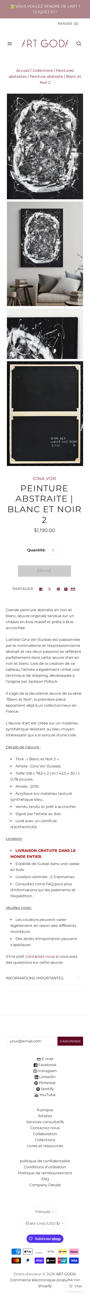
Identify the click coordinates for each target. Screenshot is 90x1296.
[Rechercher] (79, 44)
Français (42, 1211)
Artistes (45, 1116)
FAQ (45, 1179)
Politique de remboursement (45, 1173)
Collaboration (45, 1134)
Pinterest (47, 1083)
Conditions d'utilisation (45, 1167)
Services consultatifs (45, 1122)
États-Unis (43, 1223)
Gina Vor (44, 478)
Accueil (23, 70)
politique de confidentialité (45, 1161)
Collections (43, 70)
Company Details (45, 1185)
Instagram (47, 1071)
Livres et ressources (45, 1146)
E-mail (47, 1059)
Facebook (47, 1065)
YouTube (47, 1095)
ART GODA (66, 1274)
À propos (45, 1110)
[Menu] (9, 44)
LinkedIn (47, 1077)
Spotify (47, 1089)
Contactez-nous (40, 956)
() (68, 24)
